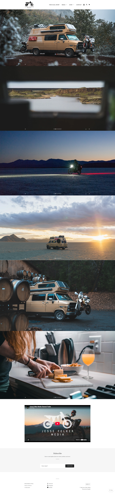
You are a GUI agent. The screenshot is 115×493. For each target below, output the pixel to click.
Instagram (51, 485)
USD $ (87, 484)
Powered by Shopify (86, 489)
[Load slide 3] (57, 64)
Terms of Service (28, 485)
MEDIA (64, 4)
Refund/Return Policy (29, 483)
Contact (79, 4)
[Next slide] (89, 64)
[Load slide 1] (54, 64)
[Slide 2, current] (55, 64)
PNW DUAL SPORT (54, 4)
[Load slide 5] (59, 64)
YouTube (50, 487)
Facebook (51, 483)
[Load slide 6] (60, 64)
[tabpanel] (57, 37)
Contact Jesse (27, 487)
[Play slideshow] (86, 64)
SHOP (71, 4)
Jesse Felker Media (86, 487)
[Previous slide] (25, 64)
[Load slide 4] (58, 64)
